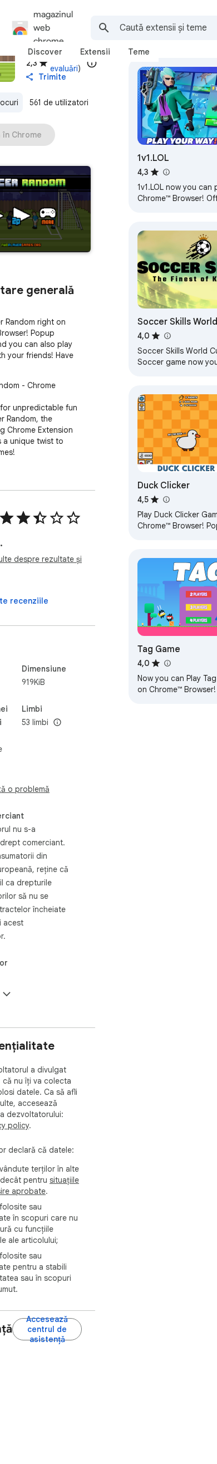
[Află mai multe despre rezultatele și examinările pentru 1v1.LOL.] (165, 172)
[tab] (45, 52)
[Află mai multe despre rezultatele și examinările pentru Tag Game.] (167, 663)
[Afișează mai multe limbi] (57, 722)
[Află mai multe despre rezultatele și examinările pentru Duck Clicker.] (165, 499)
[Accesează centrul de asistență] (47, 1329)
